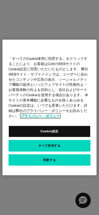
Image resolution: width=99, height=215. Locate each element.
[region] (49, 107)
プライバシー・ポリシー (40, 116)
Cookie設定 (49, 131)
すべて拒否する (49, 145)
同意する (49, 160)
